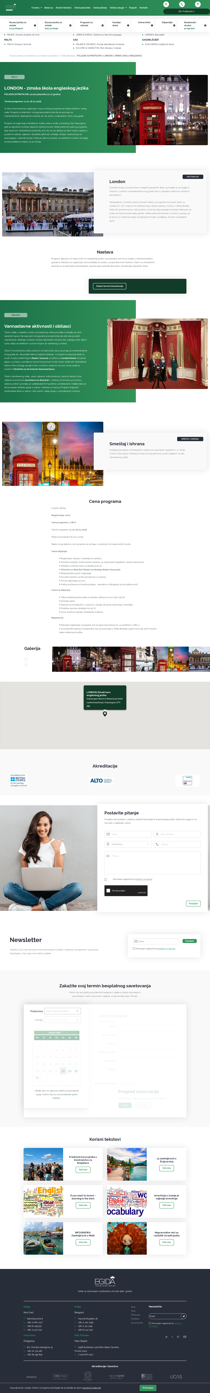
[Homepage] (11, 10)
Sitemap (135, 1315)
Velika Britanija (68, 56)
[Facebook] (172, 1337)
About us (48, 8)
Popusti (133, 8)
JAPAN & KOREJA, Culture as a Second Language (98, 35)
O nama (35, 8)
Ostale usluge (117, 8)
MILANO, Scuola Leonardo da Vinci (23, 35)
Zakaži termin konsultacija (109, 286)
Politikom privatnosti (143, 879)
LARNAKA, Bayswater (154, 35)
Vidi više (83, 1170)
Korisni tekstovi (63, 8)
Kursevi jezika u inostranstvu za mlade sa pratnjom (34, 56)
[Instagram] (178, 1337)
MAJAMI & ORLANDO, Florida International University (100, 44)
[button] (105, 714)
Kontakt (144, 8)
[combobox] (128, 844)
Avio (133, 1307)
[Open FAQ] (201, 4)
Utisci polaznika (82, 8)
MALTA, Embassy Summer (19, 44)
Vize (133, 1311)
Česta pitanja (100, 8)
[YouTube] (184, 1337)
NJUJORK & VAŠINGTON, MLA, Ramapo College (98, 48)
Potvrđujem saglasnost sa (132, 879)
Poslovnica (36, 1011)
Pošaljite (193, 903)
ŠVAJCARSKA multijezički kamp (159, 44)
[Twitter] (166, 1337)
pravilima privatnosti (91, 1388)
